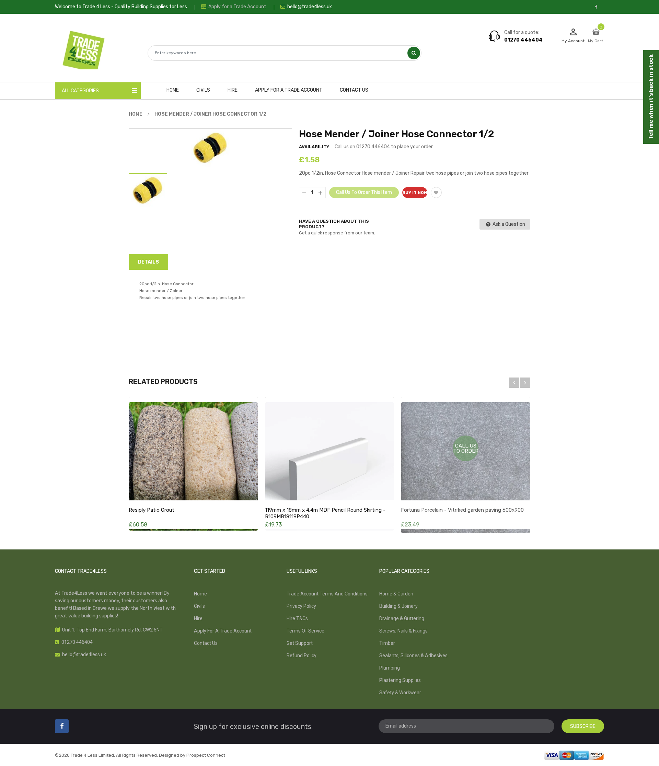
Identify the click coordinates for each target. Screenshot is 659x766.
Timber (387, 643)
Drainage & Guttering (401, 618)
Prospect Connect (205, 755)
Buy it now (414, 192)
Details (148, 262)
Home (200, 593)
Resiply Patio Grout (151, 510)
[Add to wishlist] (436, 192)
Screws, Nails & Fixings (403, 631)
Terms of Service (305, 631)
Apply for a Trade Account (236, 7)
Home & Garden (396, 593)
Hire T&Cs (297, 618)
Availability (314, 146)
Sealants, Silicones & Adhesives (413, 655)
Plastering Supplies (400, 680)
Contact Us (206, 643)
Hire (198, 618)
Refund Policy (301, 655)
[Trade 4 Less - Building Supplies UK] (574, 754)
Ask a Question (508, 224)
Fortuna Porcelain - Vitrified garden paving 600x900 (462, 510)
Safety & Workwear (400, 692)
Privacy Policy (301, 606)
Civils (199, 606)
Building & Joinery (398, 606)
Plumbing (389, 668)
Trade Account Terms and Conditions (327, 593)
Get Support (300, 643)
